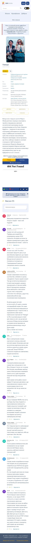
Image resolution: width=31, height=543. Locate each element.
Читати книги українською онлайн (30, 540)
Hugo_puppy (10, 396)
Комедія (21, 84)
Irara (8, 335)
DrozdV (9, 228)
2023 (12, 81)
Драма (17, 84)
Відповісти (16, 225)
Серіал (13, 84)
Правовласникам (22, 540)
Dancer (9, 215)
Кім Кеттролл (22, 98)
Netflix (12, 88)
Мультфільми (15, 13)
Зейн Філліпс (14, 98)
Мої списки (16, 20)
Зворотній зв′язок (9, 540)
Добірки (24, 13)
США (12, 86)
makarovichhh (11, 271)
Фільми (7, 13)
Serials (9, 3)
